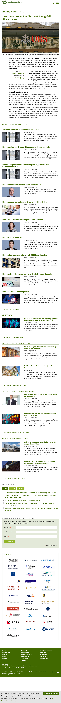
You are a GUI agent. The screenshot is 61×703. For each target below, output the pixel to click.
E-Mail (6, 536)
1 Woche (12, 488)
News (4, 651)
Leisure (4, 658)
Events (4, 656)
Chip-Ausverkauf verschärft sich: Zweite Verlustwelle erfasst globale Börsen (30, 493)
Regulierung (21, 73)
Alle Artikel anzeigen (11, 309)
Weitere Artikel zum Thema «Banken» (16, 343)
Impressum (43, 654)
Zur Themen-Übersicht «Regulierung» (17, 433)
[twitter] (17, 78)
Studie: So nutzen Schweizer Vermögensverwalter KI (22, 500)
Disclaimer (43, 656)
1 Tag (5, 488)
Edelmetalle (25, 656)
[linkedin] (9, 78)
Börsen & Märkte (26, 654)
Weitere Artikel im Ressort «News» (15, 439)
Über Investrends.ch (46, 651)
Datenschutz (44, 658)
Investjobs (24, 658)
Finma (22, 12)
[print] (22, 78)
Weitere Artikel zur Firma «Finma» (15, 125)
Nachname (8, 532)
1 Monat (20, 488)
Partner (14, 12)
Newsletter (24, 651)
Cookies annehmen (51, 693)
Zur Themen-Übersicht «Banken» (15, 385)
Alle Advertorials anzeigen (13, 337)
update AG (12, 674)
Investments (6, 653)
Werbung (43, 653)
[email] (20, 78)
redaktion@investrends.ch (10, 668)
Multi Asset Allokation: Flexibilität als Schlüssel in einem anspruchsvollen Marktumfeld (41, 319)
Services (5, 12)
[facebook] (14, 78)
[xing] (11, 78)
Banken (14, 73)
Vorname (7, 527)
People (4, 654)
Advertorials (7, 315)
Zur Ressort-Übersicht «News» (14, 478)
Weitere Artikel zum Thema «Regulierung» (18, 391)
